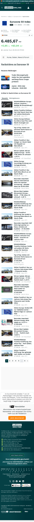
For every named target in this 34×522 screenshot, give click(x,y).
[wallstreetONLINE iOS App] (16, 486)
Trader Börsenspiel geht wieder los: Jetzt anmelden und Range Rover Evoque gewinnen (21, 78)
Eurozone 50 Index (20, 21)
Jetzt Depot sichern (17, 455)
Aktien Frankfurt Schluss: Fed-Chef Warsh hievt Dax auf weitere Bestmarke (23, 112)
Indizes (10, 16)
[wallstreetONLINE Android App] (26, 486)
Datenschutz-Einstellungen (16, 475)
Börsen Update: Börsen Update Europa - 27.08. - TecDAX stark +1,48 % (22, 278)
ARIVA (13, 492)
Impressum (7, 474)
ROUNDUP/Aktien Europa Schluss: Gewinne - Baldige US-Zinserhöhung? (23, 103)
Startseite (3, 16)
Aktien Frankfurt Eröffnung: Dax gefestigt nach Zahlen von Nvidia (22, 352)
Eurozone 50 (17, 16)
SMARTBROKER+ (26, 448)
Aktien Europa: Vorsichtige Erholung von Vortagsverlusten (22, 163)
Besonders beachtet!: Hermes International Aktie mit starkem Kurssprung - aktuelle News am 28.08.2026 (21, 182)
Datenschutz (25, 474)
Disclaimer (16, 474)
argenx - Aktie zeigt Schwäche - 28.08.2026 (19, 87)
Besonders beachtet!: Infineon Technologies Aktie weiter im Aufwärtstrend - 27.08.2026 (21, 288)
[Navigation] (2, 8)
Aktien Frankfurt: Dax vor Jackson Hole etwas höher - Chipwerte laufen (23, 269)
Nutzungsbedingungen (17, 477)
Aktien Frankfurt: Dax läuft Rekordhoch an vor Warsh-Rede (22, 172)
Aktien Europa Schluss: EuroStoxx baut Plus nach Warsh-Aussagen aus (23, 121)
